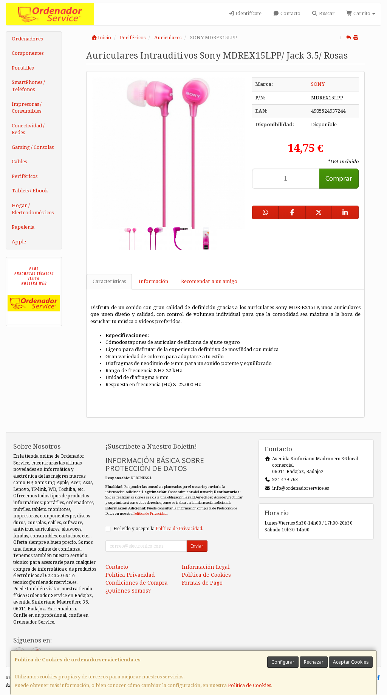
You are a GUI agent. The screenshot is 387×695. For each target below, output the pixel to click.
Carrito (362, 13)
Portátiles (23, 68)
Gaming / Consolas (33, 147)
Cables (19, 161)
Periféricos (24, 176)
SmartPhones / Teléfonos (28, 85)
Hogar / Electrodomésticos (33, 209)
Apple (19, 242)
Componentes (27, 53)
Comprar (338, 178)
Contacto (289, 13)
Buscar (326, 13)
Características (109, 281)
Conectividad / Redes (28, 129)
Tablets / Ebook (30, 190)
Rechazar (314, 662)
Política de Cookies (249, 685)
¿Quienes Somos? (128, 591)
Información (153, 281)
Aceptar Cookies (350, 662)
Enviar (196, 546)
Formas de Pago (202, 583)
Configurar (282, 662)
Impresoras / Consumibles (27, 107)
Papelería (23, 227)
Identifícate (248, 13)
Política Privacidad (130, 575)
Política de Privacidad (150, 513)
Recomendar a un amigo (209, 281)
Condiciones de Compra (136, 583)
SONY (318, 84)
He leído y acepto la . (158, 528)
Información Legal (206, 567)
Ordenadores (27, 39)
